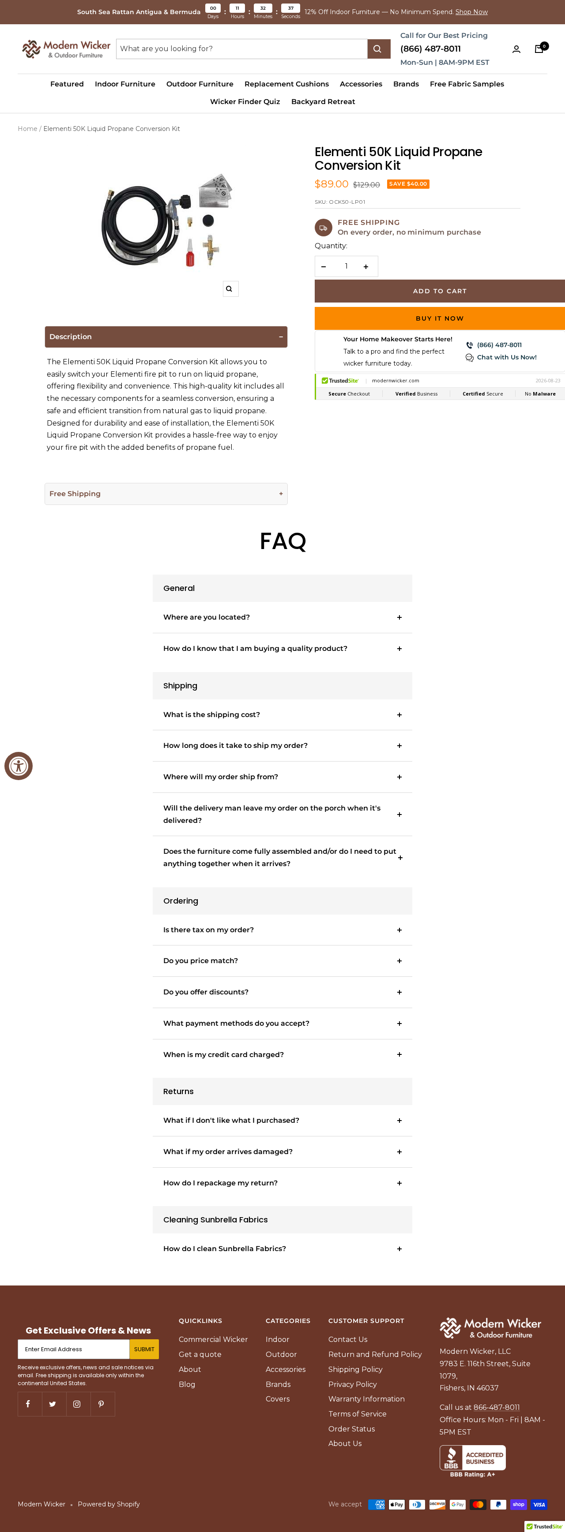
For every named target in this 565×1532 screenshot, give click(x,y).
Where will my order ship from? (220, 777)
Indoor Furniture (125, 84)
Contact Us (347, 1339)
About (190, 1369)
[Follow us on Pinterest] (102, 1404)
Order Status (351, 1429)
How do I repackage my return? (220, 1183)
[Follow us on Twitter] (54, 1404)
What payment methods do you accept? (236, 1023)
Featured (67, 84)
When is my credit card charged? (223, 1054)
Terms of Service (357, 1414)
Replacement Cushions (287, 84)
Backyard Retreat (323, 101)
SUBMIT (144, 1349)
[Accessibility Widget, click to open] (18, 766)
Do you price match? (200, 961)
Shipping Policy (355, 1369)
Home (28, 129)
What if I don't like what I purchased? (231, 1120)
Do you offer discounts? (206, 992)
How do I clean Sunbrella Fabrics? (224, 1248)
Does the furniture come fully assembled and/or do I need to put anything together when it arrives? (279, 857)
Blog (187, 1384)
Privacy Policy (352, 1384)
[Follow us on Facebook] (30, 1404)
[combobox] (242, 49)
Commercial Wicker (213, 1339)
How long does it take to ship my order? (235, 745)
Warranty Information (366, 1399)
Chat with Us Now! (507, 358)
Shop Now (472, 12)
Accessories (361, 84)
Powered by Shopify (109, 1504)
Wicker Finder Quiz (245, 101)
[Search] (379, 49)
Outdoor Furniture (200, 84)
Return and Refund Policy (375, 1354)
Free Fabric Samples (467, 84)
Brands (406, 84)
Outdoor (281, 1354)
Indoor (278, 1339)
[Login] (518, 49)
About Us (345, 1443)
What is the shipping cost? (211, 714)
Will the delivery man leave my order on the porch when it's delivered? (271, 814)
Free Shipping (75, 493)
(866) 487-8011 (430, 49)
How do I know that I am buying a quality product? (255, 648)
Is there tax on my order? (208, 930)
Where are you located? (206, 617)
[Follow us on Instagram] (78, 1404)
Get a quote (200, 1354)
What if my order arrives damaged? (228, 1151)
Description (70, 337)
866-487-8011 (497, 1407)
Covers (278, 1399)
